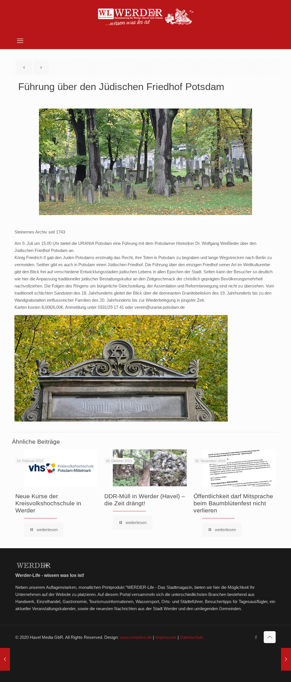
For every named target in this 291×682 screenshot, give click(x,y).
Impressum (165, 637)
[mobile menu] (20, 41)
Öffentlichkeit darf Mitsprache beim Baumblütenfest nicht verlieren (233, 503)
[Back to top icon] (270, 637)
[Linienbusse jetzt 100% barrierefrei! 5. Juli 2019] (286, 659)
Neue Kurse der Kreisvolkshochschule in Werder (48, 503)
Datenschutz (191, 637)
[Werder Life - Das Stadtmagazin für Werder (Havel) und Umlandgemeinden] (145, 16)
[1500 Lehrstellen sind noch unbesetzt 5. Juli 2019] (5, 659)
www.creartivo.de (136, 637)
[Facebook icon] (256, 637)
